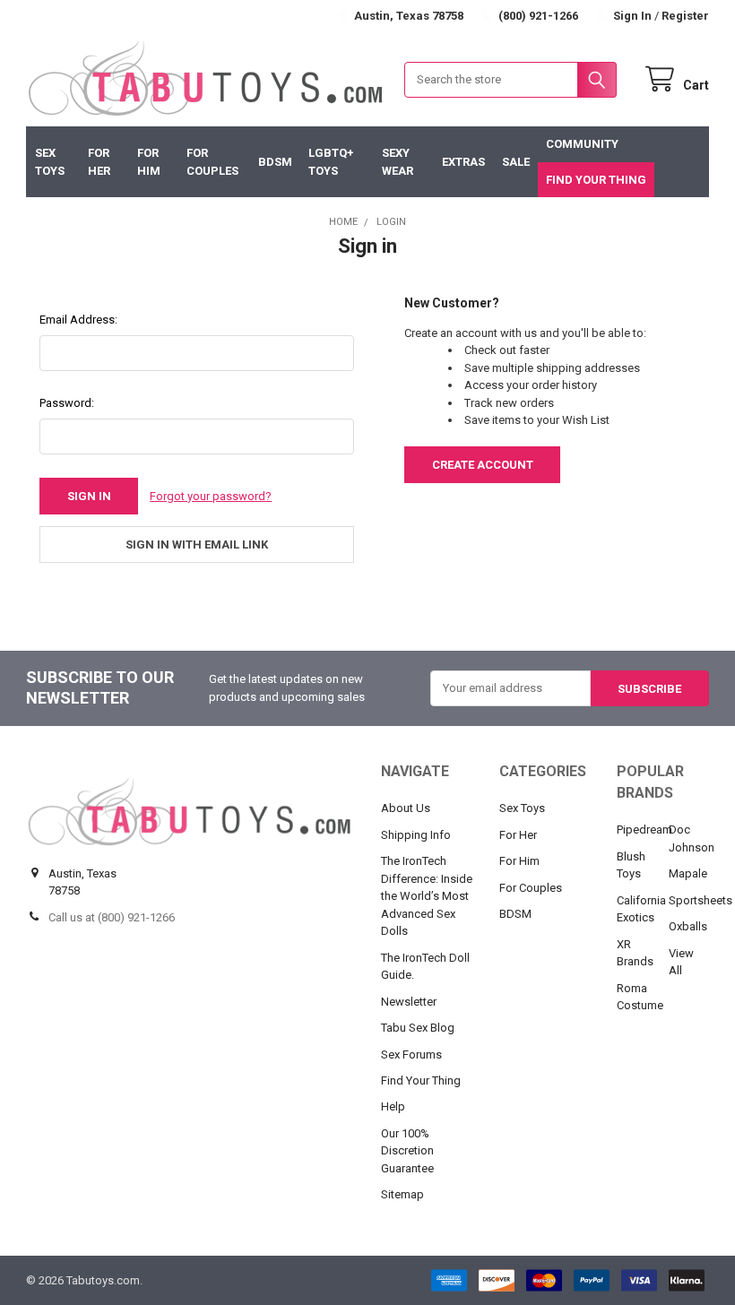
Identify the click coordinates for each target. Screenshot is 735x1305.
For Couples (212, 161)
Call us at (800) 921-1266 (111, 917)
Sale (516, 162)
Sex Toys (50, 161)
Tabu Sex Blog (417, 1027)
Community (582, 144)
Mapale (688, 873)
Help (393, 1106)
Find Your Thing (596, 179)
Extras (463, 162)
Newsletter (409, 1001)
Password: (66, 403)
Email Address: (78, 319)
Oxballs (688, 926)
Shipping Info (416, 835)
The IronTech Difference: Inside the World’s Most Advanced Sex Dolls (426, 896)
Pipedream (644, 829)
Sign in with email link (196, 544)
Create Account (482, 464)
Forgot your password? (211, 496)
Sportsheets (700, 900)
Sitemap (402, 1194)
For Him (148, 161)
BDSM (275, 162)
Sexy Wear (397, 161)
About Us (405, 808)
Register (685, 15)
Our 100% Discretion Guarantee (407, 1151)
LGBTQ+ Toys (331, 161)
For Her (99, 161)
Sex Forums (411, 1054)
